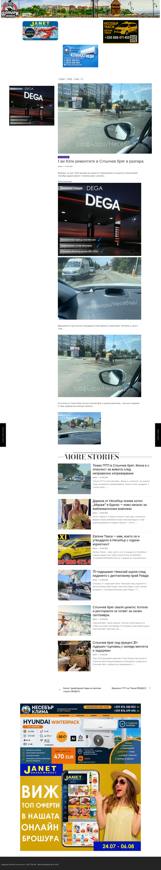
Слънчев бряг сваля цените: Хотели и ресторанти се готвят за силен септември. (120, 611)
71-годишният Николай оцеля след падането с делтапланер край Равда (121, 573)
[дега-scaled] (99, 184)
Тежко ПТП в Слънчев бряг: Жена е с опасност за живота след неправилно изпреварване (121, 469)
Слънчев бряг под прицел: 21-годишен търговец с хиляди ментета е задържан (120, 646)
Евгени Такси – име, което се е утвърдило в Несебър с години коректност (116, 540)
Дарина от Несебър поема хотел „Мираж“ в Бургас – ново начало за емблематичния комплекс (120, 505)
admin (60, 166)
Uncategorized (63, 157)
